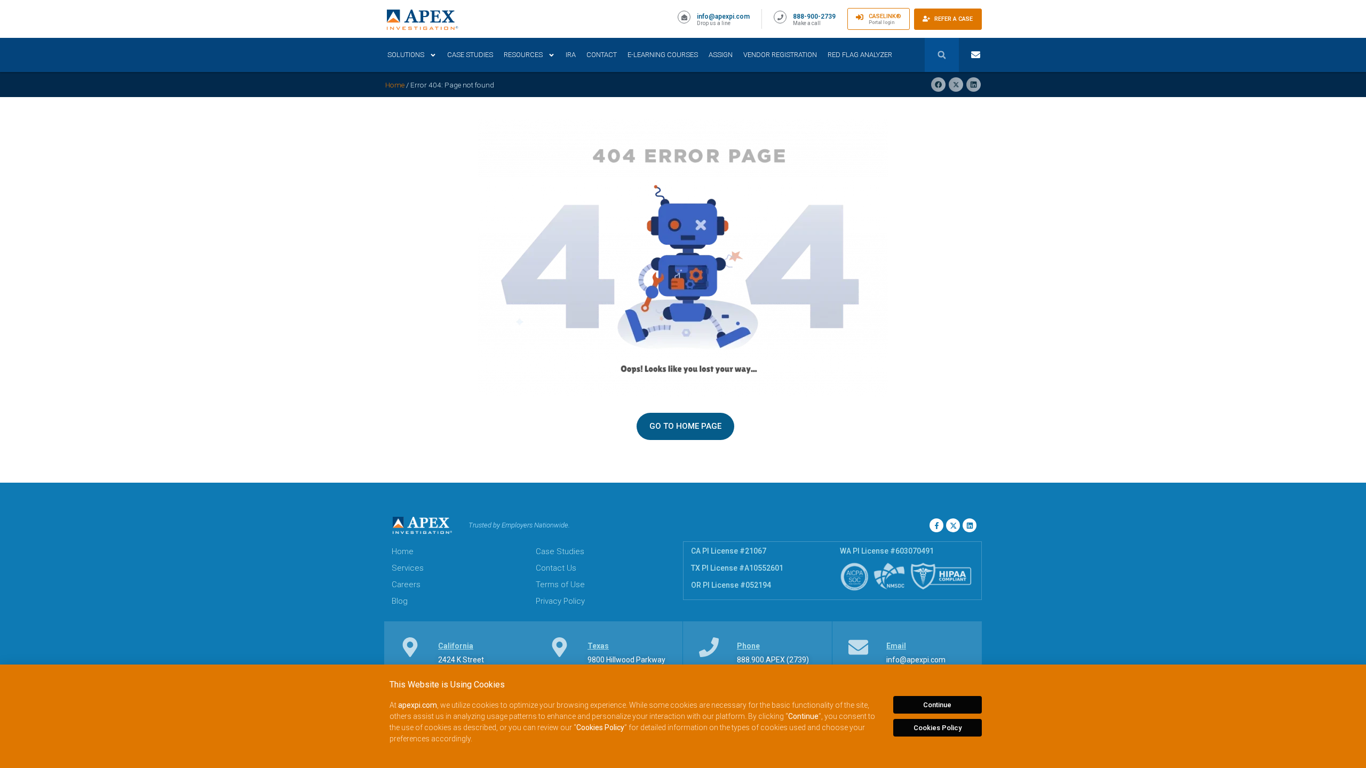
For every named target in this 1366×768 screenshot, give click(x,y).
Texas (598, 646)
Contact (601, 55)
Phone (748, 646)
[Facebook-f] (936, 525)
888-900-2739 (814, 16)
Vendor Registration (780, 55)
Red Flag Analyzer (860, 55)
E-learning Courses (663, 55)
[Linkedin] (969, 525)
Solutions (405, 55)
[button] (942, 55)
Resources (523, 55)
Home (394, 85)
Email (896, 646)
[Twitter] (953, 525)
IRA (571, 55)
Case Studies (470, 55)
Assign (721, 55)
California (455, 646)
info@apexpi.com (723, 16)
